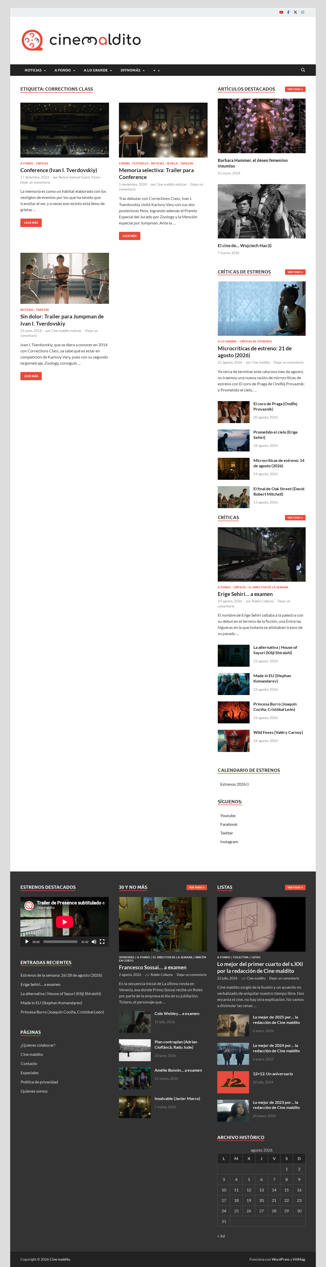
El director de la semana (268, 587)
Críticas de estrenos (256, 341)
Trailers (186, 163)
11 (236, 1189)
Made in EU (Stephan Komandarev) (272, 678)
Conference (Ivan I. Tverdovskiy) (58, 170)
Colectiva (241, 957)
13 (261, 1189)
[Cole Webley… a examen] (135, 1013)
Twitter (226, 832)
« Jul (221, 1235)
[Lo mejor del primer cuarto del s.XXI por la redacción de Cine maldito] (261, 900)
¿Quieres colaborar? (38, 1045)
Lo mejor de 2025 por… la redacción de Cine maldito (276, 1019)
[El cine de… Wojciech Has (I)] (262, 210)
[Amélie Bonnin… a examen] (135, 1070)
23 (299, 1200)
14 (274, 1189)
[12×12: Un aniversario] (233, 1074)
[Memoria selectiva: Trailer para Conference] (163, 130)
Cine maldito (261, 362)
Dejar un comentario (35, 182)
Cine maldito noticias (171, 184)
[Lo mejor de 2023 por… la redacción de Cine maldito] (233, 1102)
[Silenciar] (94, 941)
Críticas (42, 163)
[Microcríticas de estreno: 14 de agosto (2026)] (234, 460)
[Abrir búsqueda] (303, 70)
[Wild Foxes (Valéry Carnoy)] (234, 732)
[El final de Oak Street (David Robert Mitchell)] (234, 489)
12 (249, 1189)
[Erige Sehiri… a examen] (262, 555)
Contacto (29, 1063)
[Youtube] (281, 12)
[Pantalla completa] (102, 941)
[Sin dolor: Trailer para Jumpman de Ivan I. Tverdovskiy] (64, 278)
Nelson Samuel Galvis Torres (79, 177)
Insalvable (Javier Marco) (177, 1098)
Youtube (227, 815)
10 (224, 1189)
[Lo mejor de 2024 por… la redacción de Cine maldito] (233, 1045)
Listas (255, 957)
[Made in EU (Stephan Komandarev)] (234, 676)
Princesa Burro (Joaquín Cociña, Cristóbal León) (275, 706)
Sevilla (172, 163)
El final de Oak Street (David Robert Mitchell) (278, 491)
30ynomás (130, 70)
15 (286, 1189)
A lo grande (95, 70)
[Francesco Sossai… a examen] (163, 900)
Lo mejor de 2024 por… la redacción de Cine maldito (276, 1048)
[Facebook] (288, 12)
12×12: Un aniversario (273, 1073)
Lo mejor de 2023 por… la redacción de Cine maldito (276, 1105)
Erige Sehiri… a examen (245, 594)
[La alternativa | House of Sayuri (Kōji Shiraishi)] (234, 647)
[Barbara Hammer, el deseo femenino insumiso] (262, 125)
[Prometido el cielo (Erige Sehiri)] (234, 432)
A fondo (63, 70)
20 (261, 1200)
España (124, 163)
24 (224, 1210)
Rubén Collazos (263, 601)
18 (236, 1200)
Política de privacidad (39, 1081)
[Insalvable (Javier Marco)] (135, 1098)
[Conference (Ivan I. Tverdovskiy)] (64, 130)
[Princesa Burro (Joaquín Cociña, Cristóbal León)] (234, 704)
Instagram (229, 841)
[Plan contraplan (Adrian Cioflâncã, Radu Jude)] (135, 1042)
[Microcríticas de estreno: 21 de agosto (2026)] (262, 310)
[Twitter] (295, 12)
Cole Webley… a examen (177, 1013)
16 (299, 1189)
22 (286, 1200)
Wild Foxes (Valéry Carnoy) (278, 732)
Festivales (140, 163)
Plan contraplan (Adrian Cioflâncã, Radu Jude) (176, 1044)
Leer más (29, 221)
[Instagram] (303, 12)
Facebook (228, 824)
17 (224, 1200)
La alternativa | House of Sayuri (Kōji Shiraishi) (275, 650)
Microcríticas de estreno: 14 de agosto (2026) (278, 463)
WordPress (281, 1259)
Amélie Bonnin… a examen (178, 1070)
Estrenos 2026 (233, 784)
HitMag (299, 1259)
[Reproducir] (27, 941)
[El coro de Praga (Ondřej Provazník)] (234, 404)
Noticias (33, 70)
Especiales (30, 1072)
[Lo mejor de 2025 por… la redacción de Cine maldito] (233, 1017)
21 (274, 1200)
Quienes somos (34, 1091)
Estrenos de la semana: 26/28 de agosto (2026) (61, 975)
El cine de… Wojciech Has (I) (244, 245)
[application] (64, 922)
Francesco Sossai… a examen (152, 967)
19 (249, 1200)
